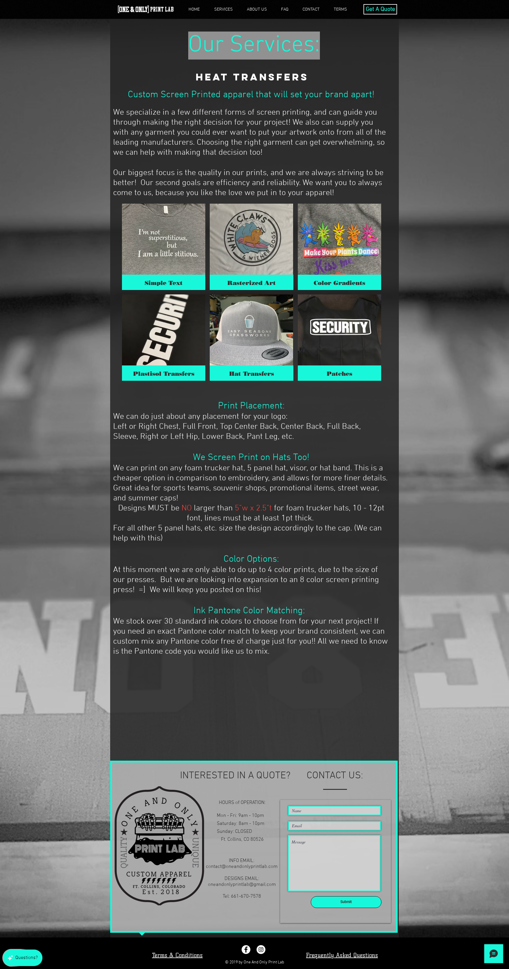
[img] (163, 247)
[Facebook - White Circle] (246, 949)
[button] (223, 9)
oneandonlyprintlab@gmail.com (242, 885)
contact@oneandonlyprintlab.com (241, 867)
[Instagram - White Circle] (261, 949)
